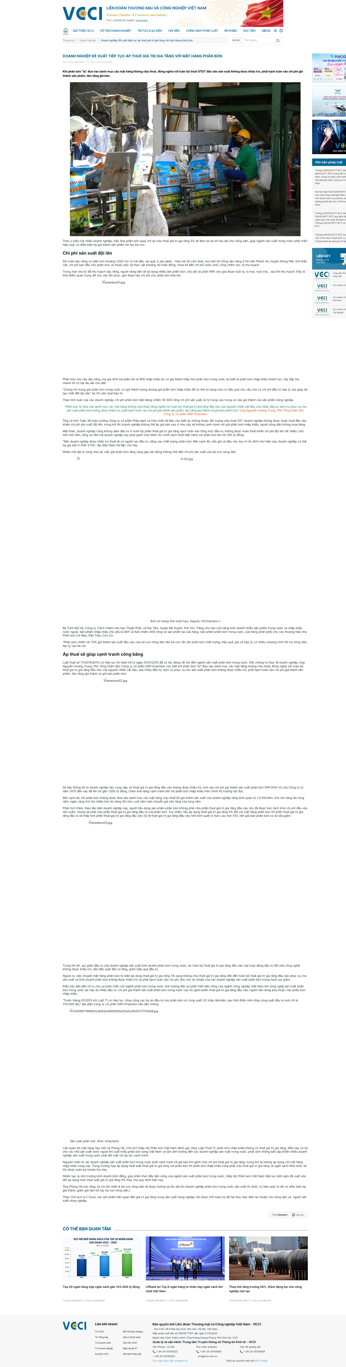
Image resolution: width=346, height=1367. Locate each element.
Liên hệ (235, 40)
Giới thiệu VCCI (83, 30)
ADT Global (261, 1360)
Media (266, 30)
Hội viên (174, 30)
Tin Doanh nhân (103, 1342)
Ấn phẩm (230, 30)
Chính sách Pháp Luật (202, 30)
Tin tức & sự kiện (149, 30)
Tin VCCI (99, 1331)
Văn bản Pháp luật (132, 1354)
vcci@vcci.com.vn (207, 1356)
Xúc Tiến (249, 30)
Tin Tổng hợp (101, 1337)
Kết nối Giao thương (133, 1331)
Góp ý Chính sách (132, 1337)
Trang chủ (69, 40)
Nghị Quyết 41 (130, 1348)
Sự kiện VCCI (101, 1354)
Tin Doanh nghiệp (104, 1348)
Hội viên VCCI (130, 1342)
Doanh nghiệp (88, 40)
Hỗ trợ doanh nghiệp (115, 30)
